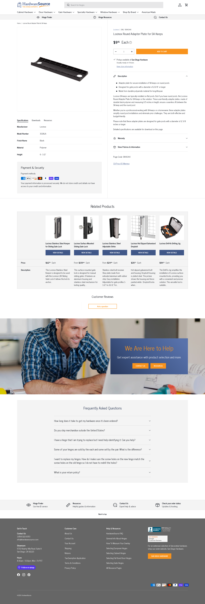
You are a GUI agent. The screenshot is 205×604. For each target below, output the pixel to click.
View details (58, 252)
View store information (125, 66)
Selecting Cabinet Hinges (116, 553)
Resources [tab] (48, 120)
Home (19, 23)
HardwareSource (26, 595)
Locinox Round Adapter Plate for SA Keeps (35, 23)
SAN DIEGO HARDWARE (159, 556)
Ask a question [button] (102, 306)
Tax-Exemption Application (75, 558)
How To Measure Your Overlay (118, 543)
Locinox (116, 29)
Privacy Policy (70, 568)
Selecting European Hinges (116, 548)
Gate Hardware (65, 12)
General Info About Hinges (116, 538)
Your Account (70, 543)
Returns (68, 553)
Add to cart (162, 51)
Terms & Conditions (73, 563)
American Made (149, 12)
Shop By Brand (129, 12)
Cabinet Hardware (25, 12)
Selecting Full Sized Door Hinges (118, 558)
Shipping (68, 548)
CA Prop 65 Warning (121, 163)
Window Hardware (108, 12)
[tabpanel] (59, 140)
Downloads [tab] (36, 120)
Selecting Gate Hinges (115, 563)
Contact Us (140, 365)
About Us (68, 533)
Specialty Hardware (86, 12)
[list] (59, 69)
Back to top (102, 514)
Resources (158, 365)
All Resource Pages (114, 568)
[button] (186, 5)
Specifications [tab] (22, 120)
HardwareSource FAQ (114, 533)
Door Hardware (46, 12)
